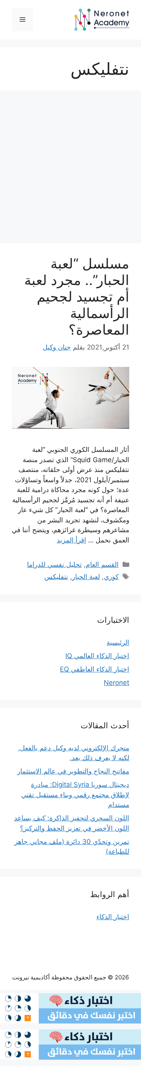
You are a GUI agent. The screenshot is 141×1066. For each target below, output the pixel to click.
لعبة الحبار (86, 577)
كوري (111, 577)
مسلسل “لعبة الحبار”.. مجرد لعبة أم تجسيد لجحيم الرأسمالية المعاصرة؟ (76, 296)
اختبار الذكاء (112, 917)
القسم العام (102, 564)
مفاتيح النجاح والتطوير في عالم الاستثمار (73, 771)
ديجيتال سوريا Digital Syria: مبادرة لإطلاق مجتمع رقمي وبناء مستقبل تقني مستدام (75, 795)
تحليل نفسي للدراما (54, 564)
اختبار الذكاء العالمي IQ (97, 656)
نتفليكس (56, 577)
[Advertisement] (70, 169)
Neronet (116, 683)
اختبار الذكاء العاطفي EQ (94, 669)
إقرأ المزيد (71, 540)
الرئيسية (118, 642)
